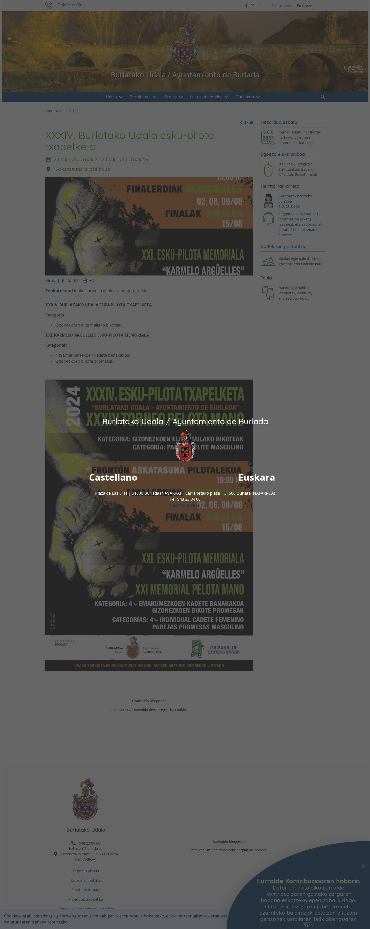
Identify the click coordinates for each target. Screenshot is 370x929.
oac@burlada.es (185, 505)
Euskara (256, 477)
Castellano (113, 477)
